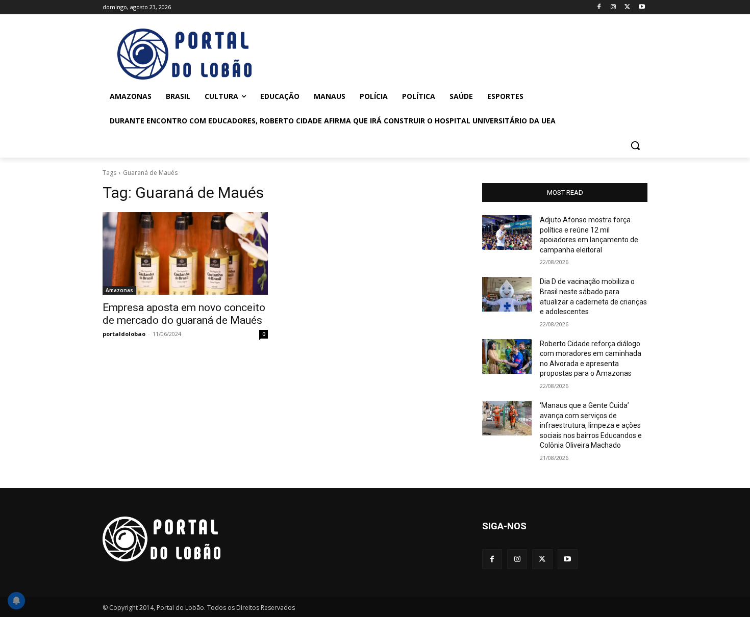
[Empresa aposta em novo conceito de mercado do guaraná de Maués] (185, 253)
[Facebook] (599, 7)
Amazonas (119, 290)
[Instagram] (613, 7)
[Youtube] (641, 7)
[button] (635, 145)
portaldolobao (124, 334)
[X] (627, 7)
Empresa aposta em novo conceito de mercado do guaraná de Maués (184, 313)
